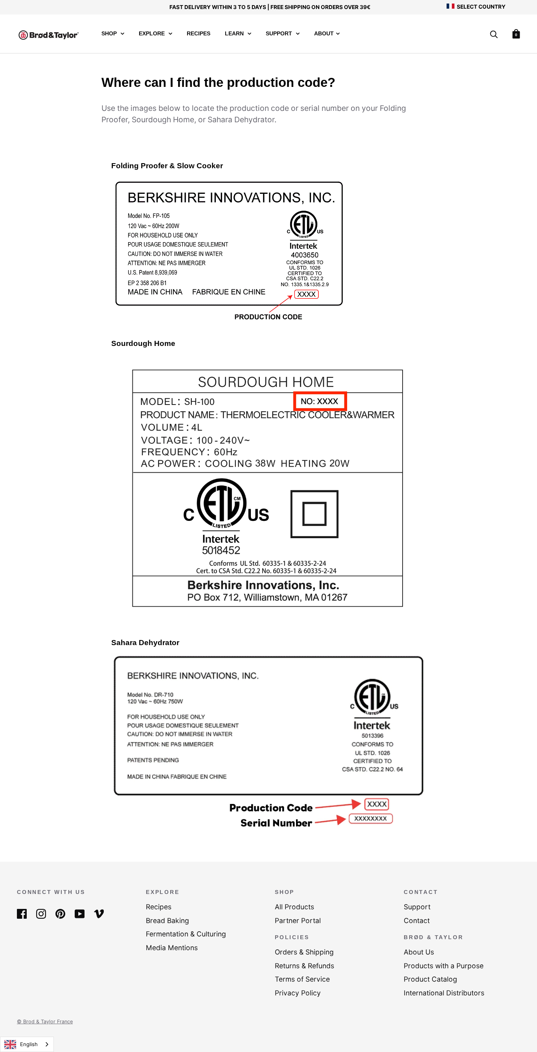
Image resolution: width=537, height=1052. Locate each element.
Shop (109, 34)
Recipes (198, 34)
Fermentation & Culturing (186, 934)
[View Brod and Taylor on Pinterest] (60, 913)
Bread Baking (167, 920)
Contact (417, 920)
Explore (152, 34)
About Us (419, 952)
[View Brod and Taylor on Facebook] (22, 913)
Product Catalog (430, 979)
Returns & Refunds (304, 966)
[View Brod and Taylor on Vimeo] (99, 913)
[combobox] (27, 1044)
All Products (294, 907)
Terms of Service (302, 979)
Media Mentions (172, 947)
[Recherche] (494, 35)
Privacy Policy (298, 993)
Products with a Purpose (444, 966)
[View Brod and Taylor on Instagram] (41, 913)
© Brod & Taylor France (45, 1021)
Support (280, 34)
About (324, 34)
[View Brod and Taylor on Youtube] (80, 913)
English (29, 1044)
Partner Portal (298, 920)
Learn (235, 34)
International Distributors (444, 993)
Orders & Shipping (304, 952)
